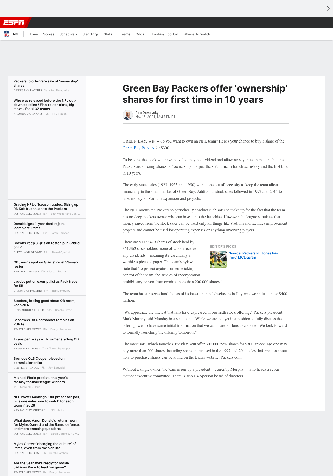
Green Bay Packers (138, 147)
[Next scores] (328, 8)
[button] (316, 22)
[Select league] (16, 8)
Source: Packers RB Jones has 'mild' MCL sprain (253, 255)
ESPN (13, 22)
